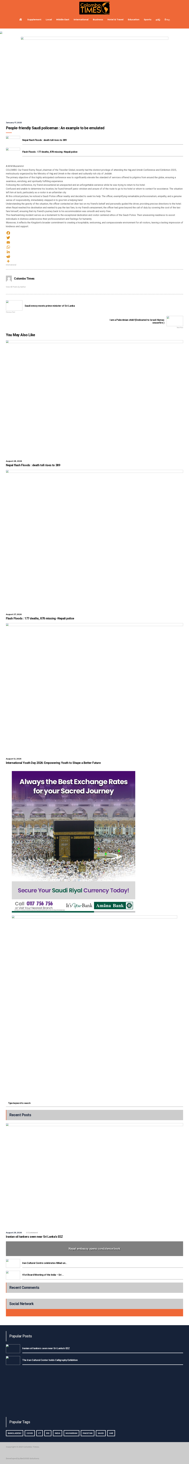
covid (30, 1433)
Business (98, 19)
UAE (111, 1433)
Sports (147, 19)
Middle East (62, 19)
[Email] (94, 242)
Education (133, 19)
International (81, 19)
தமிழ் (158, 19)
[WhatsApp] (94, 247)
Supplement (34, 19)
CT (39, 1433)
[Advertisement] (94, 1078)
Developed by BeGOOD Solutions (22, 1458)
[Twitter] (94, 237)
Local (49, 19)
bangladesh (14, 1433)
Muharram (71, 1433)
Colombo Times (24, 278)
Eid (47, 1433)
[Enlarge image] (173, 774)
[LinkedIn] (94, 251)
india (57, 1433)
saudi (101, 1433)
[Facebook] (94, 233)
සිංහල (167, 19)
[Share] (94, 261)
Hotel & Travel (115, 19)
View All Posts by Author (16, 287)
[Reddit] (94, 256)
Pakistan (87, 1433)
